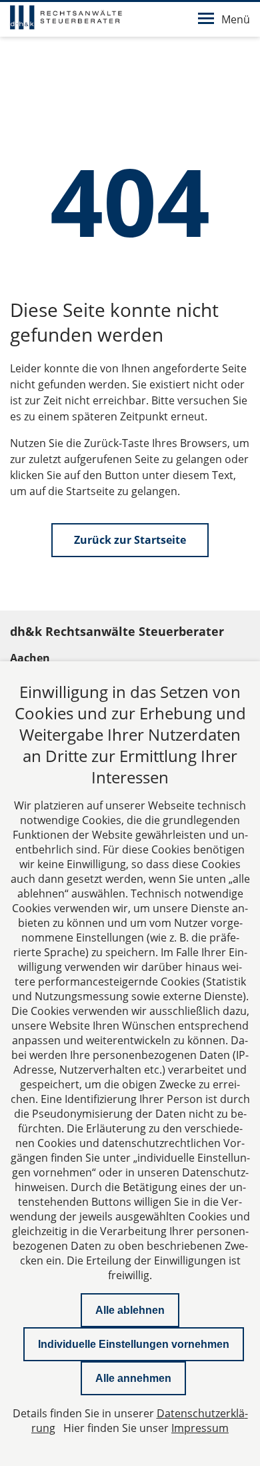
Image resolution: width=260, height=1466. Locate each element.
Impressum (200, 1428)
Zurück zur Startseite (130, 539)
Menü (235, 19)
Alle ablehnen (130, 1310)
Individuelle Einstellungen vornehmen (133, 1344)
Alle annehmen (133, 1378)
